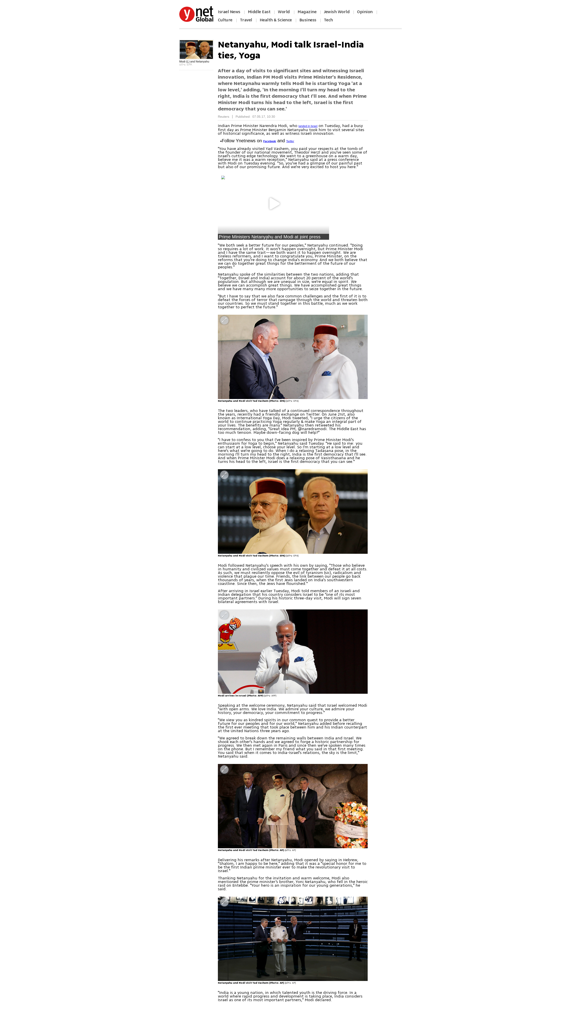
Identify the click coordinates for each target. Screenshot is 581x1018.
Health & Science (276, 20)
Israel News (229, 12)
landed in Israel (308, 126)
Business (307, 20)
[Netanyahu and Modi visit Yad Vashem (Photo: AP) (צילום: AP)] (293, 806)
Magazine (307, 12)
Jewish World (337, 12)
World (284, 12)
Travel (246, 20)
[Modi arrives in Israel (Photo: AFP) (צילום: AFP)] (293, 651)
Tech (328, 20)
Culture (225, 20)
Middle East (259, 12)
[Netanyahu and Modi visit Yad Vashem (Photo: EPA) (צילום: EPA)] (293, 357)
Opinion (365, 12)
